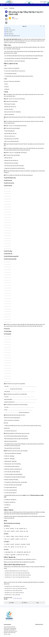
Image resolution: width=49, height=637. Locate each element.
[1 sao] (14, 598)
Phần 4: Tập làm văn (10, 33)
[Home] (6, 12)
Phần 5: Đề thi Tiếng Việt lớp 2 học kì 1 (13, 35)
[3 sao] (17, 598)
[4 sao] (19, 598)
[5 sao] (21, 598)
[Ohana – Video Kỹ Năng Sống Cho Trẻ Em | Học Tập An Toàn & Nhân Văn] (9, 2)
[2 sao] (15, 598)
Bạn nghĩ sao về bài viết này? (8, 598)
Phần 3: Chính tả (9, 31)
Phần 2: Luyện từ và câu (10, 29)
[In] (6, 23)
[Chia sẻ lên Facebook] (6, 16)
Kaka (13, 17)
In (38, 602)
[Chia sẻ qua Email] (6, 19)
